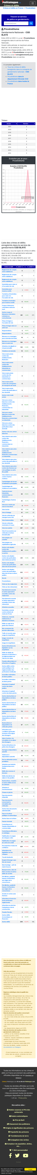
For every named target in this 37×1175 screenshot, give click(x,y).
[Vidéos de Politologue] (25, 1157)
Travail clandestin (7, 857)
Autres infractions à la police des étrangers (8, 746)
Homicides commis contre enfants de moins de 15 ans (8, 612)
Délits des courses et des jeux (8, 772)
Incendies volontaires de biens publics (8, 675)
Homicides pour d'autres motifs (7, 290)
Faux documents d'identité (7, 796)
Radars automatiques (19, 1116)
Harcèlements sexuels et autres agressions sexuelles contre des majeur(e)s (9, 592)
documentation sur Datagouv (12, 1047)
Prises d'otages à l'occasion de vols (7, 322)
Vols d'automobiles (8, 520)
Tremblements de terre (19, 1136)
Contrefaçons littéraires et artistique (9, 832)
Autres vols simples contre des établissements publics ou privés (9, 550)
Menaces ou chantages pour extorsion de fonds (9, 337)
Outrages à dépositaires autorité (9, 750)
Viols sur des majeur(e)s (9, 584)
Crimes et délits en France (13, 8)
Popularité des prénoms (19, 1132)
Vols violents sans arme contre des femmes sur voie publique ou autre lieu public (9, 469)
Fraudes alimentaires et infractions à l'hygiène (9, 662)
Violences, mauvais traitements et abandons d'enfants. (8, 618)
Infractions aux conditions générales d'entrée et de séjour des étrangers (8, 732)
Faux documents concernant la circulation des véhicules (7, 803)
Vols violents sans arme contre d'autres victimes (9, 476)
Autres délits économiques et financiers (7, 917)
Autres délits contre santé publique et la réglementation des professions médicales (9, 669)
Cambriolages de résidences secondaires (9, 487)
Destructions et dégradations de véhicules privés (7, 724)
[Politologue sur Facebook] (10, 1157)
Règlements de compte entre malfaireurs (9, 270)
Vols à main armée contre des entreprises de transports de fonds (9, 383)
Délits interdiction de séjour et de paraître (8, 777)
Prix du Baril (19, 1120)
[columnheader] (10, 123)
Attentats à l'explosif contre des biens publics (8, 686)
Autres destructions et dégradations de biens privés (9, 718)
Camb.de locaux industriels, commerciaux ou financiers (7, 494)
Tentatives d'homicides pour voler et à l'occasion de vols (9, 295)
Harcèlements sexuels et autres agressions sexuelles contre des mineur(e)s (9, 601)
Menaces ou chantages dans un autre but (9, 342)
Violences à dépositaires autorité (8, 755)
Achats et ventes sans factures (9, 894)
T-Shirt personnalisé (19, 1150)
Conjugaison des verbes (19, 1140)
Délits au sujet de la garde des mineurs (8, 624)
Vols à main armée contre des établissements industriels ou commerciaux (7, 366)
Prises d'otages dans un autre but (9, 326)
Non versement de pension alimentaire (8, 629)
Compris (30, 1169)
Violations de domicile (9, 351)
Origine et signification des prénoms (19, 1128)
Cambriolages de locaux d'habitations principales (9, 482)
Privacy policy (23, 1098)
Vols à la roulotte (7, 528)
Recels (4, 578)
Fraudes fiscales (7, 912)
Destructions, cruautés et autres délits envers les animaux (9, 782)
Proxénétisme (31, 8)
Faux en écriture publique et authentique (9, 814)
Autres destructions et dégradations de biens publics (9, 704)
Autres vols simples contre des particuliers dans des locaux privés (9, 564)
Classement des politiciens (19, 1124)
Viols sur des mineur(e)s (9, 587)
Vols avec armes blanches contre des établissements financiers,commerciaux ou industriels (9, 416)
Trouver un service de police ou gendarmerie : (18, 18)
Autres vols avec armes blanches (9, 432)
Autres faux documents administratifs (9, 809)
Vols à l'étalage (6, 512)
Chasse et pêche (7, 792)
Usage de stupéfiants (8, 643)
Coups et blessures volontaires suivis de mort (8, 307)
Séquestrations (6, 333)
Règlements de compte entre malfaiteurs (9, 275)
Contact (18, 1162)
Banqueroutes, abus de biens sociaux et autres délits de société (9, 871)
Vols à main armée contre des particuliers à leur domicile (9, 390)
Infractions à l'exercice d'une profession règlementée (9, 900)
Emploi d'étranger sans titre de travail (9, 861)
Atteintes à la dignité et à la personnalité (9, 347)
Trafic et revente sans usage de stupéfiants (9, 634)
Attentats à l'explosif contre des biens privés (9, 692)
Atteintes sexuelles (8, 607)
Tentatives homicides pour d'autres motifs (8, 301)
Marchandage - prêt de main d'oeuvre (9, 866)
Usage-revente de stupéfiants (7, 639)
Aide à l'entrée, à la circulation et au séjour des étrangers (9, 740)
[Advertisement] (18, 104)
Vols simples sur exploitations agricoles (9, 543)
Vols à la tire (5, 509)
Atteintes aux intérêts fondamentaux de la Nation (8, 766)
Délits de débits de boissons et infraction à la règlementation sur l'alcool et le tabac (9, 655)
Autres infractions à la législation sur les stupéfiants (8, 647)
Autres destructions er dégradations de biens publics (9, 698)
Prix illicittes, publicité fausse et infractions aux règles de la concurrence (8, 888)
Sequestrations (6, 330)
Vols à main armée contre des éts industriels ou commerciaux (7, 376)
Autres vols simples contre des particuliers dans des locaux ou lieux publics (9, 572)
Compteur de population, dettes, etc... (19, 1145)
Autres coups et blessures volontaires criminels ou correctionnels (8, 315)
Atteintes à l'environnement (7, 788)
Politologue (28, 1081)
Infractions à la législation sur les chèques (7, 852)
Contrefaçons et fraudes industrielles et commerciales (9, 826)
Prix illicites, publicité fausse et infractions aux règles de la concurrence (8, 879)
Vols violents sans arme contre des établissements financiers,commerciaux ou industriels (9, 452)
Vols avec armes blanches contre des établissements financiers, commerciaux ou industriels (8, 404)
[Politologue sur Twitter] (17, 1157)
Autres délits (6, 921)
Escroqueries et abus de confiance (9, 846)
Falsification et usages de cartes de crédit (9, 841)
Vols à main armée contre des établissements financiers (7, 356)
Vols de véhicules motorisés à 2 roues (8, 524)
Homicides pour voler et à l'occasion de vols (9, 285)
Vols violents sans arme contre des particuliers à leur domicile (9, 461)
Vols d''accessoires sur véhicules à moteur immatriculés (9, 532)
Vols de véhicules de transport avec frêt (8, 516)
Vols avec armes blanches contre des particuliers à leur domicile (8, 426)
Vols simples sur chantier (7, 538)
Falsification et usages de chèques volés (9, 837)
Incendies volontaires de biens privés (8, 680)
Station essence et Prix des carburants (19, 1111)
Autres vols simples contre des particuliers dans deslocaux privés (9, 557)
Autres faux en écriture (9, 818)
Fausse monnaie (7, 821)
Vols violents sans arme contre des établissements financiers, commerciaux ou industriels (9, 441)
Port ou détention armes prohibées (9, 760)
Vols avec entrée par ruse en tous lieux (8, 505)
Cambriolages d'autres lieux (9, 500)
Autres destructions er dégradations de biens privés (9, 711)
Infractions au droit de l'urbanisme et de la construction (9, 907)
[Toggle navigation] (32, 3)
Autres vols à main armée (7, 396)
